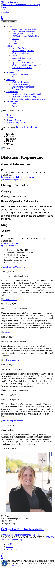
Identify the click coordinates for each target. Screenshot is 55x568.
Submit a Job (17, 89)
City (3, 9)
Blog (14, 104)
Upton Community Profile (23, 50)
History (15, 55)
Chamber (5, 12)
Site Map (10, 544)
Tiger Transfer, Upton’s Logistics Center (29, 99)
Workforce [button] (10, 79)
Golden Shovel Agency (13, 566)
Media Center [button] (12, 101)
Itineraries (16, 70)
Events (14, 106)
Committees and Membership (24, 31)
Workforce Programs (20, 82)
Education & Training (21, 84)
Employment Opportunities (23, 87)
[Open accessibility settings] (4, 563)
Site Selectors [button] (12, 91)
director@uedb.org (14, 540)
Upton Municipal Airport (22, 63)
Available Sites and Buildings (24, 96)
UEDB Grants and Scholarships (25, 36)
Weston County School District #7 (26, 65)
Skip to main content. (10, 2)
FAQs (14, 41)
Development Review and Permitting (27, 94)
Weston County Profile (21, 53)
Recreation (16, 60)
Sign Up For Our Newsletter (24, 529)
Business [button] (10, 72)
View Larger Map (11, 243)
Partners (15, 38)
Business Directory (20, 75)
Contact (9, 546)
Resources (16, 77)
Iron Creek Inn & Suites (22, 67)
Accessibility (11, 549)
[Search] (2, 150)
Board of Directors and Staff (24, 29)
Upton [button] (9, 46)
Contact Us (16, 43)
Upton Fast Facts (19, 48)
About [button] (9, 26)
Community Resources (21, 58)
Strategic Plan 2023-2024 (22, 34)
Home (3, 7)
